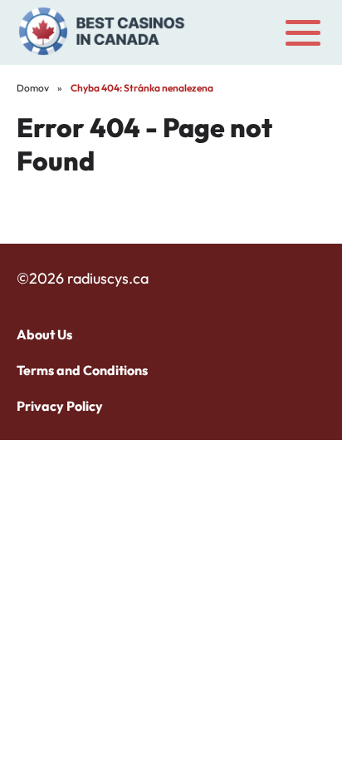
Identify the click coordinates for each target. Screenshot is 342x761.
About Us (44, 334)
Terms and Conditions (82, 370)
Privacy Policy (60, 406)
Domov (33, 88)
